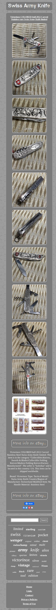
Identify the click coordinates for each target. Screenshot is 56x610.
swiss (15, 534)
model (44, 561)
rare (30, 570)
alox (45, 550)
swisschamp (20, 544)
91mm (44, 565)
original (28, 541)
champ (13, 566)
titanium (29, 535)
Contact (29, 595)
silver (35, 560)
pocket (43, 535)
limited (18, 529)
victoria (43, 555)
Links (29, 591)
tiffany (14, 555)
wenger (16, 540)
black (21, 571)
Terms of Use (29, 603)
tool (23, 575)
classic (45, 541)
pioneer (12, 551)
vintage (24, 565)
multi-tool (35, 566)
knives (33, 555)
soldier (37, 541)
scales (14, 572)
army (23, 549)
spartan (23, 555)
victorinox (21, 559)
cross (44, 572)
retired (33, 545)
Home (29, 587)
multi (42, 544)
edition (33, 575)
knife (34, 549)
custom (41, 530)
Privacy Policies (29, 599)
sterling (30, 529)
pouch (38, 572)
